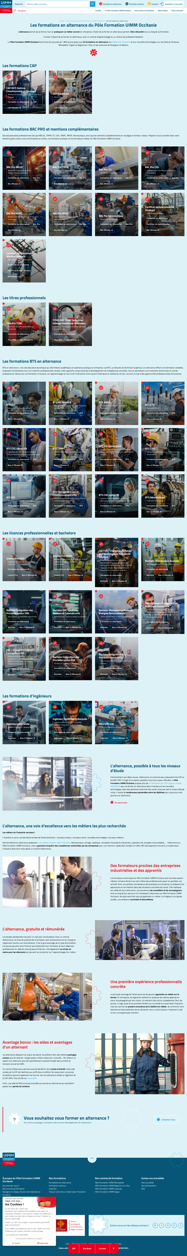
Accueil (61, 21)
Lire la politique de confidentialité (16, 1235)
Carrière (98, 10)
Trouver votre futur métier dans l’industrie (67, 1191)
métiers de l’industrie (121, 41)
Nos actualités (147, 1182)
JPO (73, 1248)
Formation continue (57, 1185)
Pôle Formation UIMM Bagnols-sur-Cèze (112, 1185)
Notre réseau (163, 10)
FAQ (143, 1188)
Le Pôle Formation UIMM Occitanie (118, 10)
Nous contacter (177, 10)
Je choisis (16, 1243)
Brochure (87, 1248)
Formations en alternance (60, 1182)
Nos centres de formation (144, 10)
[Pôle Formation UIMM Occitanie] (6, 6)
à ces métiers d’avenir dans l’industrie (54, 842)
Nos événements (148, 1185)
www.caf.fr (32, 1078)
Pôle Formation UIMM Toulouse (108, 1188)
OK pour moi (42, 1243)
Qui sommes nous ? (11, 1185)
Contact (102, 1248)
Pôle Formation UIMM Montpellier (109, 1182)
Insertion (53, 1188)
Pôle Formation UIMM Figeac (107, 1191)
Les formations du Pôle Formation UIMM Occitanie (85, 21)
